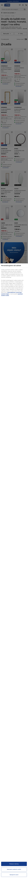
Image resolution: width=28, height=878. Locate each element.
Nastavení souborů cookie (14, 869)
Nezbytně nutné (14, 874)
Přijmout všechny (14, 864)
